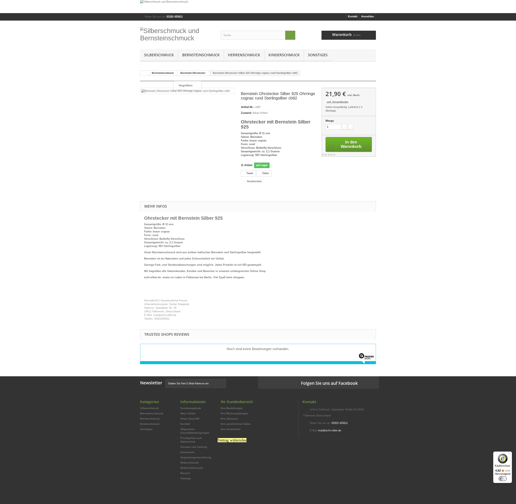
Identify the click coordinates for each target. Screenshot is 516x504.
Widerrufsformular (191, 467)
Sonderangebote (190, 408)
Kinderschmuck (284, 54)
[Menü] (509, 454)
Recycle (185, 473)
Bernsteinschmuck (201, 54)
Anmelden (367, 16)
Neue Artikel (188, 413)
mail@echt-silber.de (329, 430)
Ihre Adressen (229, 418)
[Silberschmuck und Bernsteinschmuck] (258, 6)
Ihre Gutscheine (230, 429)
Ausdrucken (254, 181)
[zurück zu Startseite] (144, 73)
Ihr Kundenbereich (237, 401)
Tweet (249, 173)
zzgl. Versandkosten (338, 101)
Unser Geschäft (189, 418)
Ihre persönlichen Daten (236, 424)
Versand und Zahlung (193, 447)
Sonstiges (318, 54)
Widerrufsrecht (189, 462)
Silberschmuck (159, 54)
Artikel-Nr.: (247, 107)
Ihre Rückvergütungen (234, 413)
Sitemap (185, 478)
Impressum (187, 452)
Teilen (265, 173)
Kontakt (352, 16)
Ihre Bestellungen (232, 408)
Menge (330, 120)
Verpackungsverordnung (195, 457)
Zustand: (246, 112)
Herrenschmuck (244, 54)
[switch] (503, 478)
